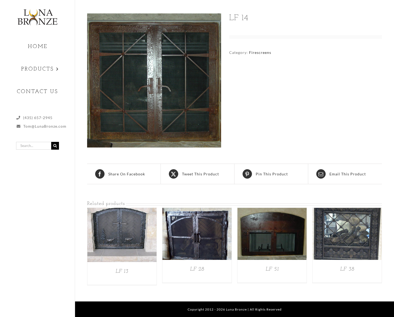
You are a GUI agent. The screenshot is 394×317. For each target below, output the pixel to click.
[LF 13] (122, 211)
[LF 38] (347, 211)
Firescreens (260, 52)
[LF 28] (197, 211)
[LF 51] (272, 211)
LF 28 (197, 269)
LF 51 (272, 269)
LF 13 (122, 271)
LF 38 (347, 269)
